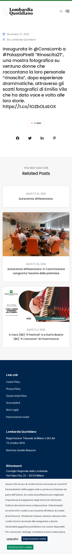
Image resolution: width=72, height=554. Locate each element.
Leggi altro (12, 538)
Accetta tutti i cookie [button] (20, 547)
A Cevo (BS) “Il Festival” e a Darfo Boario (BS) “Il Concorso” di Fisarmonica (36, 337)
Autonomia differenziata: (36, 199)
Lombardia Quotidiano (23, 39)
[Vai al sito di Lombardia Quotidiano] (18, 12)
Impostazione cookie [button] (17, 417)
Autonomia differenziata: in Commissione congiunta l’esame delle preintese (36, 271)
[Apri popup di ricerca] (61, 11)
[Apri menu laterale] (67, 11)
